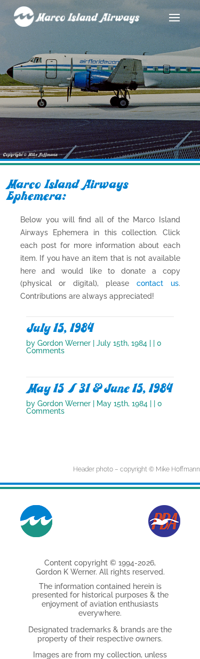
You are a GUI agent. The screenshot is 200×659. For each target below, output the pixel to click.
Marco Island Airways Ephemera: (66, 190)
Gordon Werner (64, 343)
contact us (158, 283)
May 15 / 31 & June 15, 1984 (99, 389)
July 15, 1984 (59, 328)
